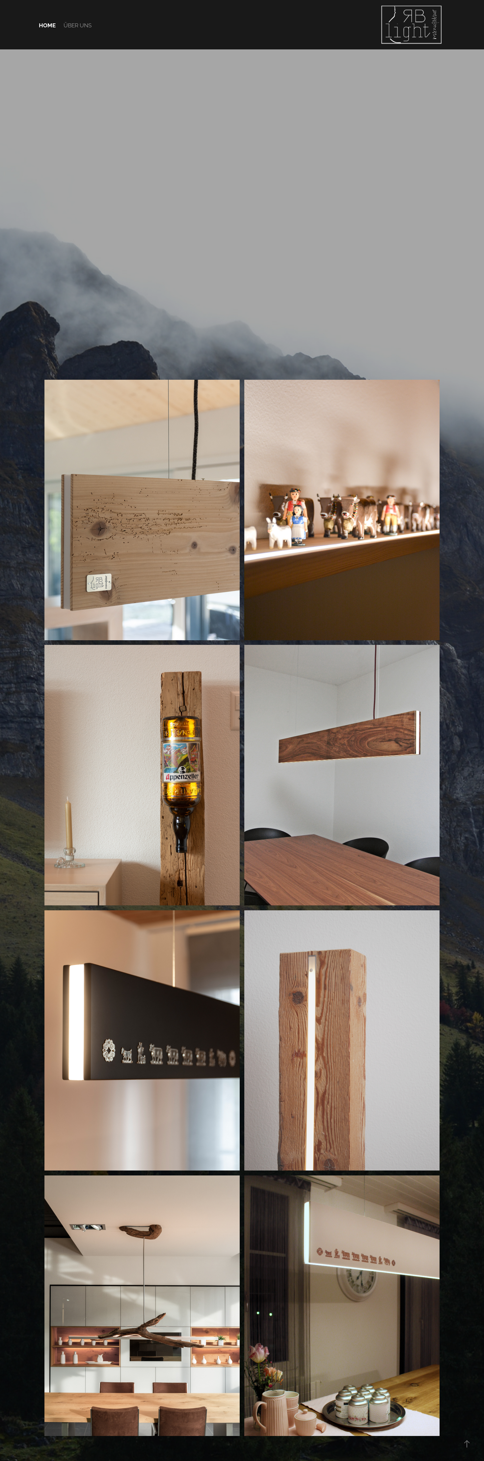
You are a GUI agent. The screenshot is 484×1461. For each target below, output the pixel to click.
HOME (47, 25)
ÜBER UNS (78, 25)
